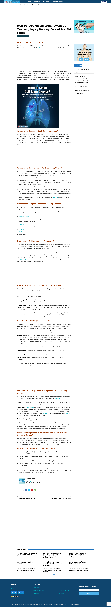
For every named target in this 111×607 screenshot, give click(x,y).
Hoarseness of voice (24, 226)
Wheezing (21, 224)
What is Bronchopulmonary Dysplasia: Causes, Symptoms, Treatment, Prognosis (26, 562)
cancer (27, 71)
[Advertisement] (44, 15)
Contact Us (13, 588)
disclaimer (29, 481)
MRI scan (27, 259)
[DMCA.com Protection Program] (15, 597)
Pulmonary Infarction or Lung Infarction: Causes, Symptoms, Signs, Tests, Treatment (27, 555)
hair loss (68, 413)
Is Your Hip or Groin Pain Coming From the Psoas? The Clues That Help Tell (82, 71)
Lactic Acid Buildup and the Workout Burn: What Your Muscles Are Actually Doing (81, 77)
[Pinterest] (32, 490)
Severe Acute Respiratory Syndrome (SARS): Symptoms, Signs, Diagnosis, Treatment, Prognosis (78, 562)
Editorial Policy (36, 593)
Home (18, 4)
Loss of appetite (23, 229)
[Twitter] (29, 490)
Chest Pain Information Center (25, 4)
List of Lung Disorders (36, 4)
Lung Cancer (26, 45)
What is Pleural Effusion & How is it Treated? (60, 498)
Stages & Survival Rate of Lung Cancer (27, 498)
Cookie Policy (61, 593)
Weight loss (22, 232)
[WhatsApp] (35, 490)
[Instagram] (15, 592)
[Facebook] (26, 490)
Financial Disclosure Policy (64, 590)
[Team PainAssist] (22, 481)
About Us (13, 587)
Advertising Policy (62, 587)
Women (86, 59)
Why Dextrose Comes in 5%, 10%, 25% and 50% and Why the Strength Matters (82, 86)
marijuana (55, 197)
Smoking (21, 177)
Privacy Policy (36, 587)
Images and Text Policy (38, 590)
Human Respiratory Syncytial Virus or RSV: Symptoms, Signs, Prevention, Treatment (52, 570)
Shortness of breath (24, 216)
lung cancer (42, 47)
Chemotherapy (30, 407)
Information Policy (37, 597)
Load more (55, 574)
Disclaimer (68, 602)
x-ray (18, 259)
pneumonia (58, 398)
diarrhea (44, 413)
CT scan (22, 259)
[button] (98, 1)
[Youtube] (22, 592)
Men (81, 59)
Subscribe (88, 593)
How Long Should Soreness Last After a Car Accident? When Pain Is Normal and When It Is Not (82, 92)
